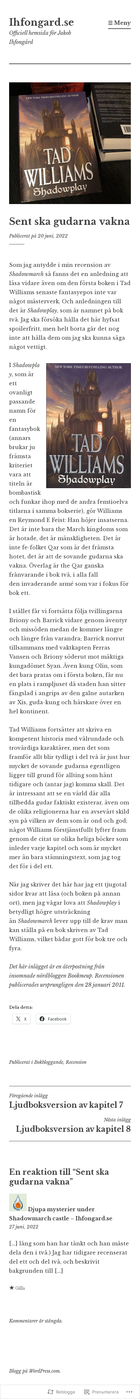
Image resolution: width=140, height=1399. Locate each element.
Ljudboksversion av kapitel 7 (66, 1101)
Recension (76, 1062)
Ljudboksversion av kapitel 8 (73, 1125)
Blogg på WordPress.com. (35, 1371)
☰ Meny (119, 23)
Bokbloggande (48, 1062)
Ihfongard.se (41, 22)
